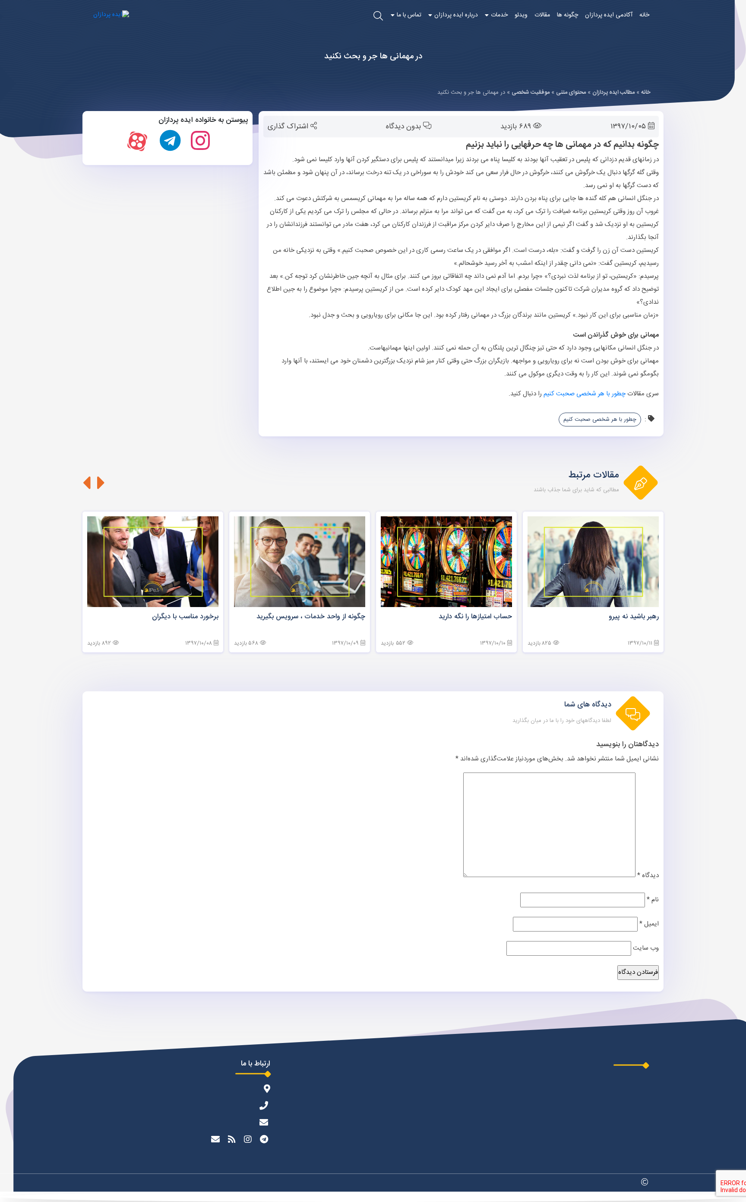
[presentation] (101, 482)
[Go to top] (373, 1197)
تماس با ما (409, 15)
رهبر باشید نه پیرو (634, 617)
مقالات (542, 15)
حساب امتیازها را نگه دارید (475, 617)
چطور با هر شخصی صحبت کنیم (585, 393)
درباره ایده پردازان (456, 15)
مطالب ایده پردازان (613, 92)
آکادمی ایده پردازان (608, 15)
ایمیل (649, 924)
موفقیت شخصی (531, 92)
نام (653, 899)
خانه (644, 15)
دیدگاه (648, 875)
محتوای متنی (571, 92)
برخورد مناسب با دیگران (185, 617)
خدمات (499, 15)
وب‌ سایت (646, 948)
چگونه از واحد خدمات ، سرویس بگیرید (310, 617)
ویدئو (521, 15)
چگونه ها (567, 15)
